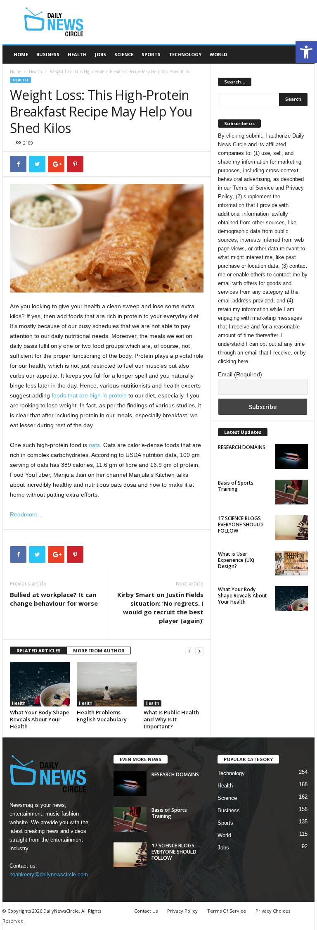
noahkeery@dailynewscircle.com (48, 874)
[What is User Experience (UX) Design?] (291, 563)
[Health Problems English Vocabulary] (107, 684)
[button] (306, 52)
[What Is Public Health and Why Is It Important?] (173, 684)
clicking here (233, 361)
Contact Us (146, 911)
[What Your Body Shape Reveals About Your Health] (40, 684)
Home (21, 54)
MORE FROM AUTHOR (99, 650)
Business (47, 54)
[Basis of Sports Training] (291, 492)
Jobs (100, 54)
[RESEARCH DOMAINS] (291, 456)
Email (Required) (240, 374)
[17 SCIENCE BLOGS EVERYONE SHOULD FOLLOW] (291, 527)
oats (94, 445)
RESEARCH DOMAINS (241, 447)
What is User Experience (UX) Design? (236, 560)
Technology (185, 54)
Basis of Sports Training (235, 485)
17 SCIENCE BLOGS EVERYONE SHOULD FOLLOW (240, 524)
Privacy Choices (272, 911)
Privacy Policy (182, 911)
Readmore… (26, 514)
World (218, 54)
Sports (151, 54)
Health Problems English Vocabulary (102, 716)
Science (123, 54)
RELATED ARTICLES (39, 650)
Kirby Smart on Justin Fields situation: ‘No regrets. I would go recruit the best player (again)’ (160, 607)
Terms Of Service (226, 911)
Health (77, 54)
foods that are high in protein (89, 395)
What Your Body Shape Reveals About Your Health (39, 719)
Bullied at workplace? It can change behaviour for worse (54, 598)
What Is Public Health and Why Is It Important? (171, 719)
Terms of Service (253, 188)
